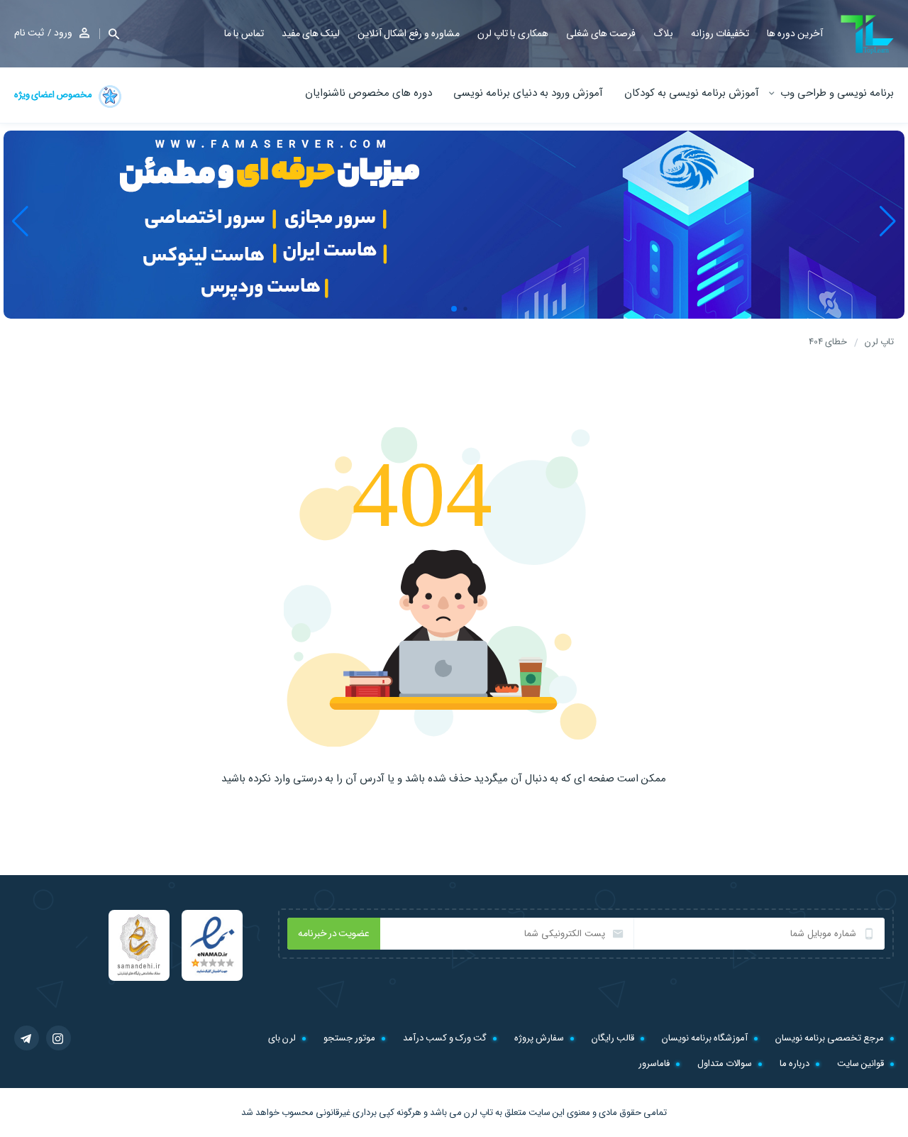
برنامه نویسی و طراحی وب (837, 92)
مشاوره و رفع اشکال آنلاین (409, 33)
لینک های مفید (311, 33)
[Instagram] (58, 1038)
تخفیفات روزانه (720, 33)
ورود (63, 33)
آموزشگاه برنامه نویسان (705, 1038)
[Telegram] (26, 1038)
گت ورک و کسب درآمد (445, 1038)
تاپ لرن (478, 1112)
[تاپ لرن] (867, 34)
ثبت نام (29, 33)
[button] (109, 33)
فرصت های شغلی (601, 33)
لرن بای (282, 1038)
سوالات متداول (724, 1063)
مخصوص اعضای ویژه (54, 94)
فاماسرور (654, 1063)
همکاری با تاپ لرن (512, 33)
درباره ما (794, 1063)
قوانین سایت (860, 1063)
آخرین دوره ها (795, 33)
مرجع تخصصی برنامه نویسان (829, 1038)
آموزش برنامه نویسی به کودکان (691, 92)
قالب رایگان (613, 1038)
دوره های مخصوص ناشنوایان (368, 92)
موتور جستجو (349, 1038)
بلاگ (663, 33)
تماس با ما (244, 33)
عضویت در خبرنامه (334, 933)
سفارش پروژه (539, 1038)
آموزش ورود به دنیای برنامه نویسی (528, 92)
